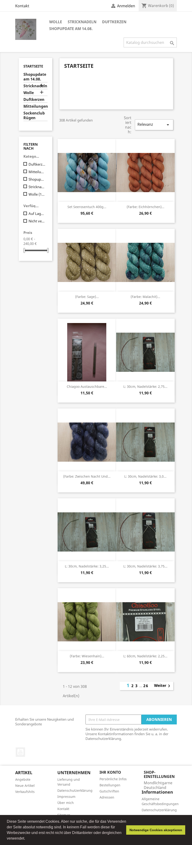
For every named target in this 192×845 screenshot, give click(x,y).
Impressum (66, 796)
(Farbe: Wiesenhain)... (87, 656)
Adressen (107, 797)
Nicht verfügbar (37, 221)
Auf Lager (37, 213)
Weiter (163, 686)
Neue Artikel (25, 785)
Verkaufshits (25, 791)
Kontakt (22, 5)
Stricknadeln (82, 21)
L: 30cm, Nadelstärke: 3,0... (145, 476)
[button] (26, 839)
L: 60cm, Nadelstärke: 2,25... (145, 656)
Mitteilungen (35, 106)
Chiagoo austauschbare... (87, 386)
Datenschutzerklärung (74, 790)
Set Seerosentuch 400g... (86, 207)
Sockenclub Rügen (34, 115)
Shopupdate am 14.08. (71, 28)
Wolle (55, 21)
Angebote (22, 779)
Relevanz (154, 125)
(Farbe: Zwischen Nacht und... (87, 476)
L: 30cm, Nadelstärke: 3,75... (145, 566)
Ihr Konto (110, 772)
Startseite (33, 66)
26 (145, 685)
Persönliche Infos (113, 779)
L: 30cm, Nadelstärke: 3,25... (87, 566)
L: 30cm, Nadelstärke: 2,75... (145, 386)
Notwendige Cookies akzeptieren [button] (155, 830)
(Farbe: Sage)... (87, 296)
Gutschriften (109, 791)
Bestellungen (110, 785)
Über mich (65, 802)
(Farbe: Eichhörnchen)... (145, 207)
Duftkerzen (114, 21)
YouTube (20, 752)
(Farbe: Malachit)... (145, 296)
